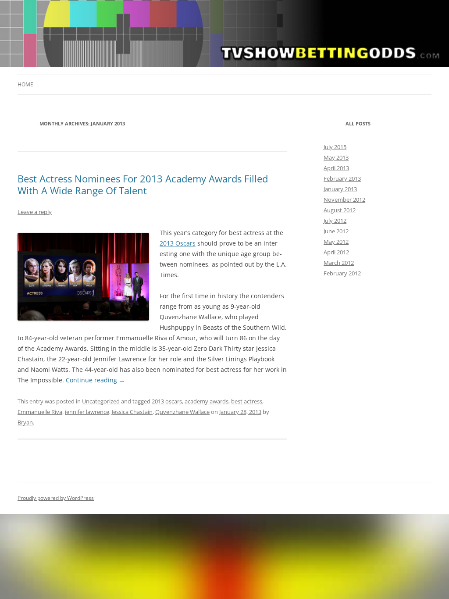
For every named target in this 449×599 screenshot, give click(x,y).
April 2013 (336, 168)
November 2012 (344, 199)
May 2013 (336, 157)
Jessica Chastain (132, 412)
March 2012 (339, 263)
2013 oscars (167, 401)
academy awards (206, 401)
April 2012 (336, 252)
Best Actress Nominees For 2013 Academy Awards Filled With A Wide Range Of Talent (143, 184)
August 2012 (340, 210)
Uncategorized (101, 401)
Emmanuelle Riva (40, 412)
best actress (246, 401)
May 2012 (336, 242)
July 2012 (335, 221)
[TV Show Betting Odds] (224, 36)
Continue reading (95, 380)
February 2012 (342, 273)
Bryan (25, 422)
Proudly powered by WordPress (56, 498)
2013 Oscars (178, 243)
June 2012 (336, 231)
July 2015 (335, 147)
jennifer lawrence (87, 412)
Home (25, 84)
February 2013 (342, 178)
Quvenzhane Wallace (182, 412)
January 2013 (340, 189)
